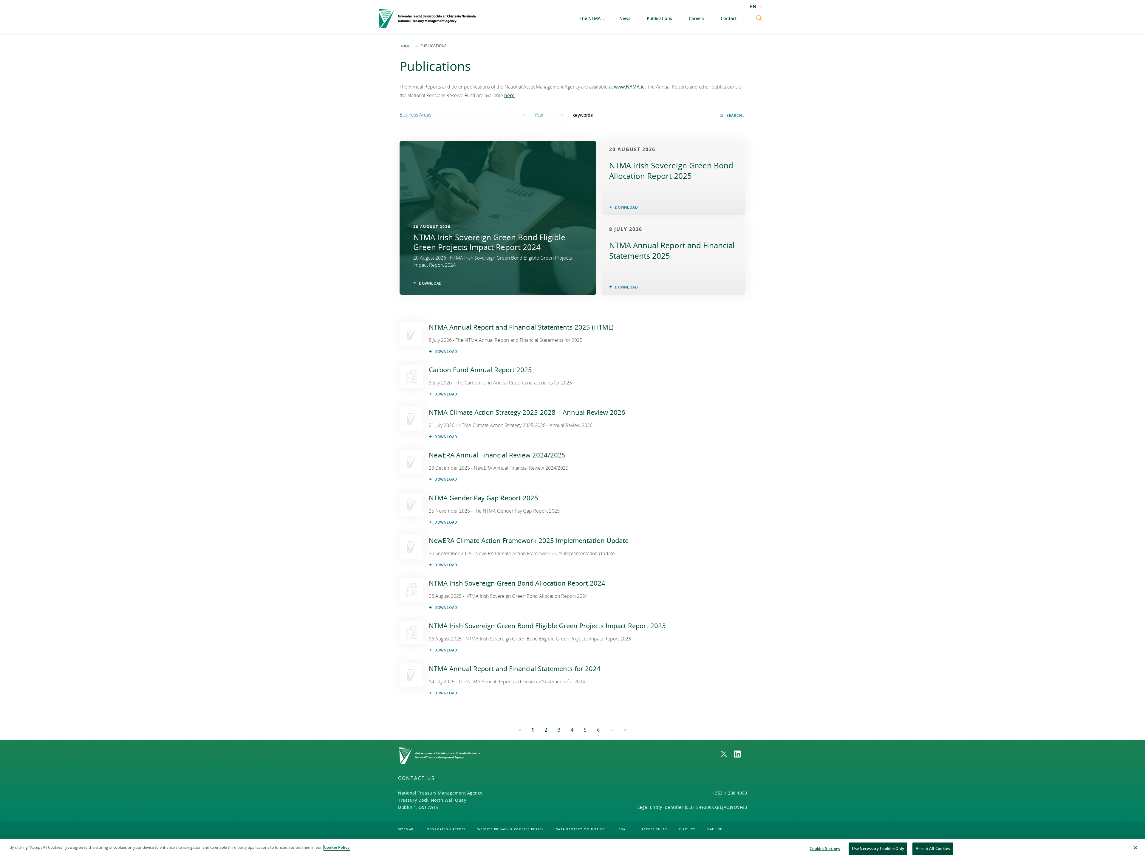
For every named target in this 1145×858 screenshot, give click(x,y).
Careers (696, 18)
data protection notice (580, 829)
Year (539, 114)
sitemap (406, 829)
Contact (729, 18)
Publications (659, 18)
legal (622, 829)
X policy (687, 829)
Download (445, 351)
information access (445, 829)
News (624, 18)
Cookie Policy (336, 847)
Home (405, 46)
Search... (736, 115)
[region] (572, 848)
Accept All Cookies (933, 848)
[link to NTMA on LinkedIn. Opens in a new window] (740, 754)
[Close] (1135, 847)
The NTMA (590, 18)
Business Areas (415, 114)
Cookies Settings (825, 848)
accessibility (654, 829)
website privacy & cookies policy (510, 829)
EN (753, 6)
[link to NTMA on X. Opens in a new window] (727, 754)
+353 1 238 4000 (730, 793)
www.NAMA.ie (629, 86)
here (509, 95)
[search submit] (759, 18)
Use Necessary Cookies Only (878, 848)
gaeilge (714, 829)
